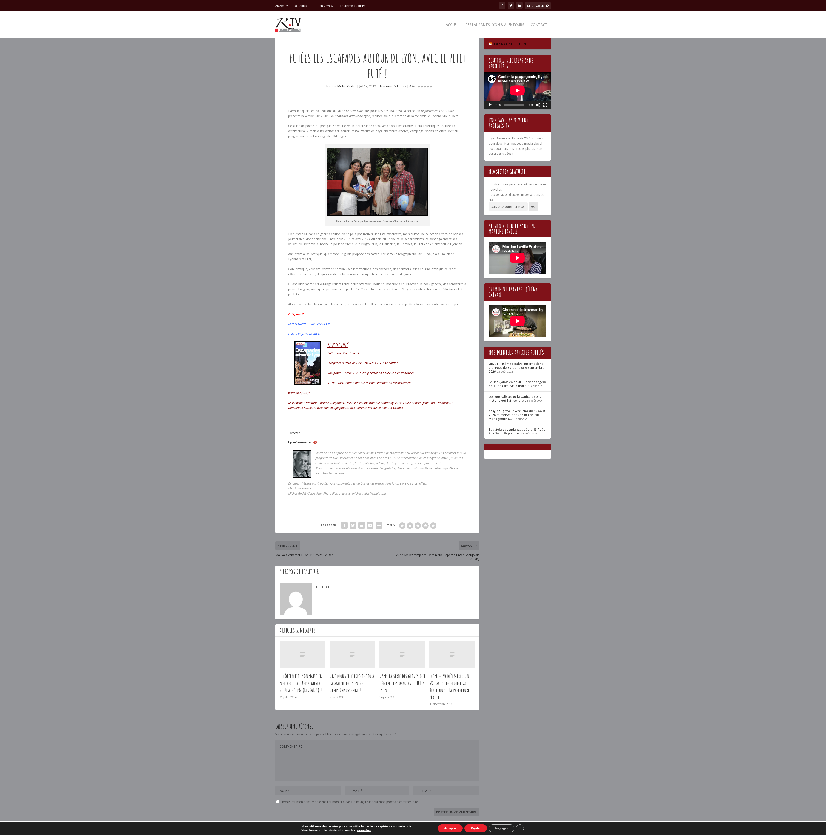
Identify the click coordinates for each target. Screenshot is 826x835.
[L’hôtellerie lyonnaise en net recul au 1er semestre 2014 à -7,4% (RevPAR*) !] (302, 654)
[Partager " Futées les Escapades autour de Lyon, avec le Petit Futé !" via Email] (370, 525)
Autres (279, 6)
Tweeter (294, 433)
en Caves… (326, 6)
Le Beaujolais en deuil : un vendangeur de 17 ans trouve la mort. (517, 384)
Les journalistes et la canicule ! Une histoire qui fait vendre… (515, 398)
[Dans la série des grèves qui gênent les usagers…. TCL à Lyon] (402, 654)
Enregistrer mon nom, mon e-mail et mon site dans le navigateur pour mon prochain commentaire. (349, 802)
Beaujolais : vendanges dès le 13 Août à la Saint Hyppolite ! (517, 431)
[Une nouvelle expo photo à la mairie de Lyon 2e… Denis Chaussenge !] (352, 654)
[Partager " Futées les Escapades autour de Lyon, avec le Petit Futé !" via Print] (378, 525)
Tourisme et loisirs (352, 6)
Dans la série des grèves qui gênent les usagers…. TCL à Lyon (402, 683)
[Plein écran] (545, 105)
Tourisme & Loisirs (392, 86)
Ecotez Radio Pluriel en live (509, 44)
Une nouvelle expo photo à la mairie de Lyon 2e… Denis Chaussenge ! (352, 683)
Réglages (501, 828)
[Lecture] (490, 105)
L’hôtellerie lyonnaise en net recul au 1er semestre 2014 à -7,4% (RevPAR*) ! (301, 683)
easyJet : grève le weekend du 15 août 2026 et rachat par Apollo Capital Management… (517, 415)
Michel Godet (346, 86)
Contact (539, 25)
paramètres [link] (363, 830)
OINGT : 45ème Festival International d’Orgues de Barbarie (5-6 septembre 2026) (516, 367)
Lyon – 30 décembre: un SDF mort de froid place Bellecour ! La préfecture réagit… (449, 686)
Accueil (452, 25)
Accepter (450, 828)
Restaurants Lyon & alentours (494, 25)
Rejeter (476, 828)
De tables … (302, 6)
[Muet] (538, 105)
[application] (517, 90)
